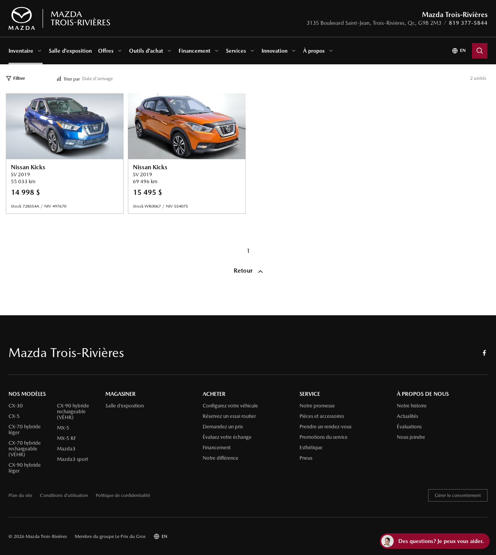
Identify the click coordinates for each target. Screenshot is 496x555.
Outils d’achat (146, 51)
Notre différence (220, 458)
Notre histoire (412, 406)
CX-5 (14, 416)
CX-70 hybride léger (25, 429)
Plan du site (20, 495)
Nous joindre (411, 437)
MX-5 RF (66, 438)
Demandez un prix (223, 427)
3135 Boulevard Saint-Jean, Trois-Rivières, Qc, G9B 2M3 (374, 23)
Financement (194, 51)
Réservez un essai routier (229, 416)
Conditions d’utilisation (64, 495)
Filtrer (19, 78)
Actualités (407, 416)
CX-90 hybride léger (25, 468)
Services (236, 51)
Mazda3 (66, 449)
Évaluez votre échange (227, 437)
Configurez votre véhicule (230, 406)
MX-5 (63, 428)
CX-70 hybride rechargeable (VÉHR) (25, 448)
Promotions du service (324, 437)
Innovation (275, 51)
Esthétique (311, 447)
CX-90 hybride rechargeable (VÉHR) (73, 411)
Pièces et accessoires (322, 416)
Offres (106, 51)
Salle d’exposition (70, 51)
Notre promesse (317, 406)
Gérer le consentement (458, 495)
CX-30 (16, 406)
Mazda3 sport (72, 459)
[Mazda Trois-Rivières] (59, 18)
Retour (244, 270)
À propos (314, 51)
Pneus (306, 458)
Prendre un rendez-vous (325, 427)
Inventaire (21, 51)
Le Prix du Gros (130, 536)
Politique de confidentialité (123, 495)
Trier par (72, 79)
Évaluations (409, 427)
